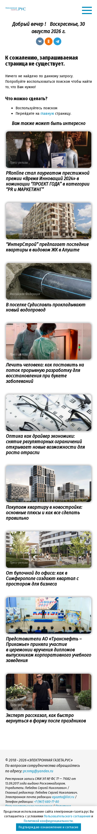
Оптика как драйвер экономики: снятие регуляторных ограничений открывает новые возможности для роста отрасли (45, 444)
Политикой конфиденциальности (48, 821)
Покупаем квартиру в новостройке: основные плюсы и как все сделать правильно (44, 512)
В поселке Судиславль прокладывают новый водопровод (46, 307)
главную (47, 113)
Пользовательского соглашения (67, 816)
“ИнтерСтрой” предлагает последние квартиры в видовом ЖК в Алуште (47, 247)
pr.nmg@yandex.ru (38, 771)
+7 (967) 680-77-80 (46, 801)
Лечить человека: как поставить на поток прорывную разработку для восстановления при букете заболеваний (45, 373)
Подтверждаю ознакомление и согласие (48, 827)
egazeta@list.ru (63, 797)
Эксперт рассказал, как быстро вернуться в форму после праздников (46, 718)
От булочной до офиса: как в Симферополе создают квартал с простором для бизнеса (42, 578)
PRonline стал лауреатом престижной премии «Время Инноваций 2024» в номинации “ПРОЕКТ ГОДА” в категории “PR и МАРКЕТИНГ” (47, 181)
